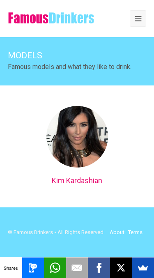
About (117, 232)
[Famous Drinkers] (51, 18)
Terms (135, 232)
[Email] (77, 267)
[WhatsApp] (55, 267)
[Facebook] (99, 267)
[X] (121, 267)
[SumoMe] (143, 267)
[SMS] (33, 267)
